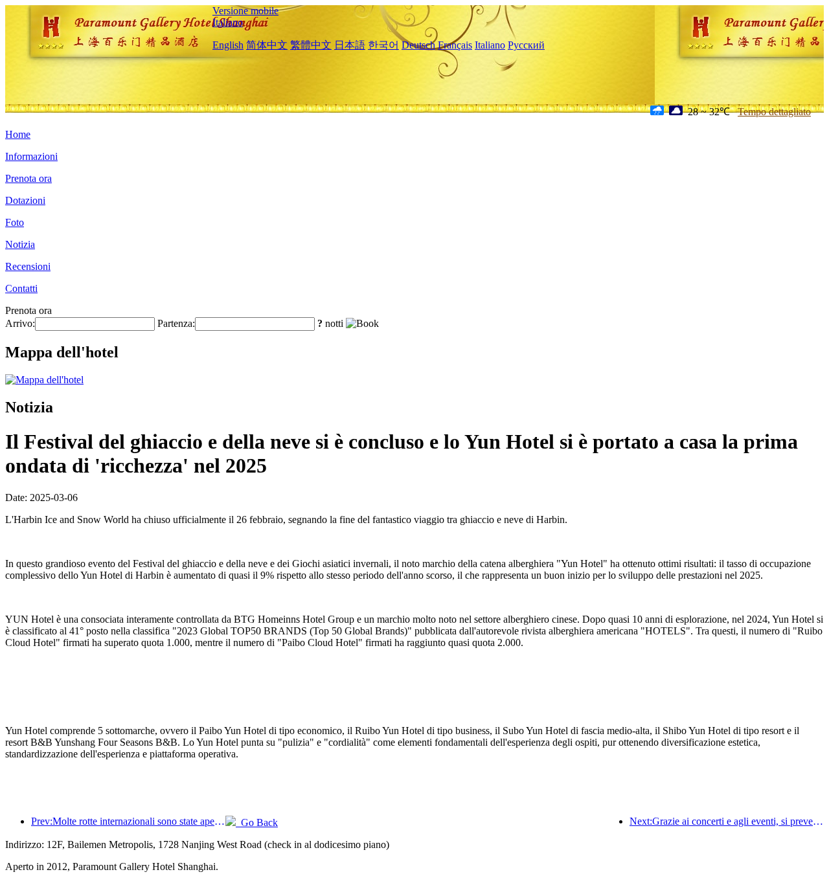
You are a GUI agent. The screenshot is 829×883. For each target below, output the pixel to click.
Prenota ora (28, 178)
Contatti (21, 288)
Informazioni (31, 156)
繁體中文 (311, 44)
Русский (526, 44)
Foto (14, 222)
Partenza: (176, 323)
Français (455, 44)
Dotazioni (25, 200)
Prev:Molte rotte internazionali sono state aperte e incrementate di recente (128, 821)
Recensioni (28, 266)
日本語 (349, 44)
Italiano (227, 22)
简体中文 (267, 44)
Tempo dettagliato (774, 111)
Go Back (257, 822)
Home (17, 134)
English (228, 44)
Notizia (20, 244)
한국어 (383, 44)
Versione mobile (245, 10)
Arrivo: (20, 323)
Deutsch (418, 44)
